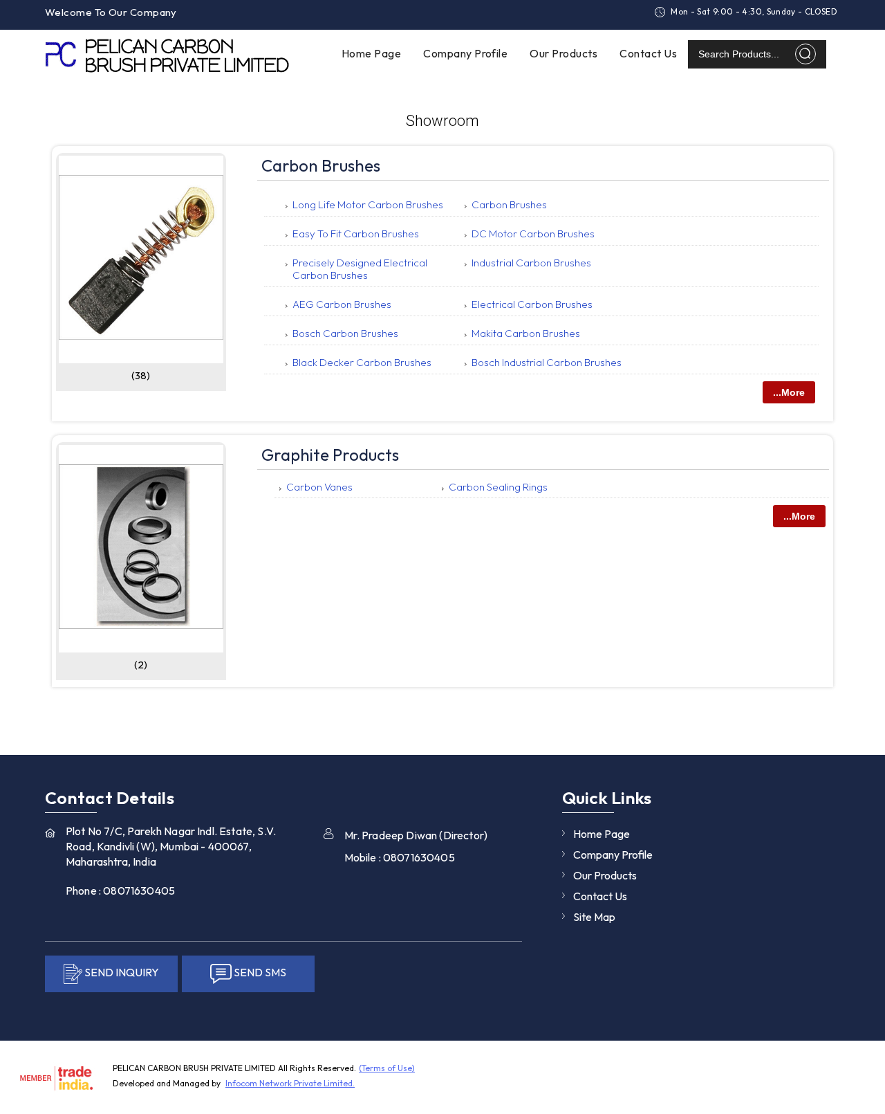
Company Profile (465, 53)
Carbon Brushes (320, 165)
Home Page (371, 53)
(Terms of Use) (387, 1068)
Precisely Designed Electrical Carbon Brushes (359, 269)
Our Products (563, 53)
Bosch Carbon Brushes (345, 333)
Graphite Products (330, 454)
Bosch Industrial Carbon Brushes (547, 362)
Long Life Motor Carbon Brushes (367, 204)
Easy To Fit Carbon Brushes (355, 233)
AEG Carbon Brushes (341, 304)
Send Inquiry (437, 873)
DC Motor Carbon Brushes (533, 233)
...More (789, 392)
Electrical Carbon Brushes (532, 304)
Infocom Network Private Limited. (290, 1083)
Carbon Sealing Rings (498, 486)
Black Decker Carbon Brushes (361, 362)
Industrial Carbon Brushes (531, 262)
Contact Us (648, 53)
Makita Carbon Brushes (526, 333)
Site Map (594, 917)
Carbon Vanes (319, 486)
